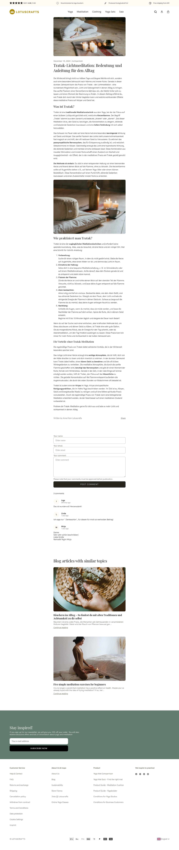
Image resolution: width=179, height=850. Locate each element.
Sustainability (57, 785)
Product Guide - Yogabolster (105, 791)
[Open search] (155, 12)
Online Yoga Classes (60, 802)
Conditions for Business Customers (108, 802)
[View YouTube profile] (148, 774)
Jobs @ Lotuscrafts (60, 796)
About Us (55, 774)
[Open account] (162, 12)
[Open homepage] (24, 12)
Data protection (16, 814)
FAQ (11, 779)
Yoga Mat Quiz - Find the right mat (107, 779)
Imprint (13, 825)
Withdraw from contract (20, 802)
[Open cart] (168, 12)
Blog (53, 779)
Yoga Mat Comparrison (103, 774)
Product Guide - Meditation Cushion (108, 785)
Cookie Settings (16, 819)
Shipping (13, 791)
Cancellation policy (18, 796)
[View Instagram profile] (140, 774)
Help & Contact (16, 774)
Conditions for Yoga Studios (105, 796)
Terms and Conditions (19, 808)
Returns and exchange (19, 785)
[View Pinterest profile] (144, 774)
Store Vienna (57, 791)
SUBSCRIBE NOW (38, 748)
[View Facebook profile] (136, 774)
